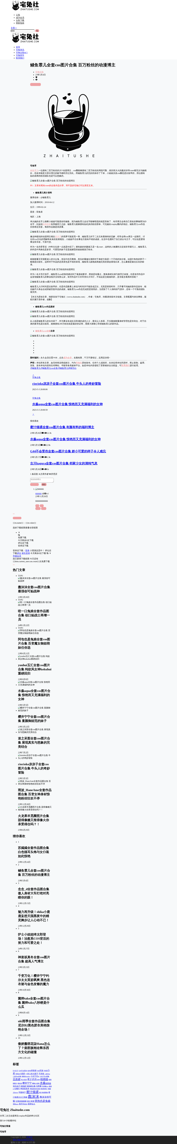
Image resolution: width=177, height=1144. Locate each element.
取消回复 (34, 484)
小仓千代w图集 (44, 1076)
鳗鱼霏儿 (34, 170)
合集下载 (20, 20)
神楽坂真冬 (24, 1089)
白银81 (17, 1089)
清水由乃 (16, 1086)
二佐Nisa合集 (17, 1076)
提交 (44, 484)
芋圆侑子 (22, 1092)
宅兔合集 (39, 72)
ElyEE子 (15, 1070)
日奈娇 (17, 1079)
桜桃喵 (44, 1079)
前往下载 (36, 84)
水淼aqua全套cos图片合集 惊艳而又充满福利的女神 (67, 404)
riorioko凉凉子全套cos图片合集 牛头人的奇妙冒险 (66, 383)
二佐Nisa (47, 1074)
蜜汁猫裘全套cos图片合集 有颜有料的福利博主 (62, 427)
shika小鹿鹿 (20, 1074)
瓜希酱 (39, 1086)
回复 (43, 508)
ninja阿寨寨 (32, 1070)
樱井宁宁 (27, 1083)
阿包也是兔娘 (42, 1100)
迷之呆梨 (30, 1101)
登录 (27, 550)
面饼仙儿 (31, 1104)
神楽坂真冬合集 (35, 1088)
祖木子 (58, 236)
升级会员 (17, 556)
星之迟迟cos (33, 1079)
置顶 (38, 508)
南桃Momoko (26, 1076)
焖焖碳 (23, 1086)
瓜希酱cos (45, 1086)
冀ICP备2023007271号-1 (23, 1140)
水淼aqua (45, 1083)
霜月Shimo (23, 1104)
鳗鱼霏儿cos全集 (43, 331)
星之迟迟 (24, 1079)
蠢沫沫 (33, 1096)
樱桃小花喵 (35, 1083)
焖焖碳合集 (31, 1086)
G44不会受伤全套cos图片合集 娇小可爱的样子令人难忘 (68, 451)
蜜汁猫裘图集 (43, 1092)
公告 (18, 15)
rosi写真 (40, 1070)
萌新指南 (20, 23)
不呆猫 (41, 1074)
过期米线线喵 (21, 1101)
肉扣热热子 (44, 1088)
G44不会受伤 (23, 1070)
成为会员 (20, 17)
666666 (38, 494)
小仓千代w (35, 1076)
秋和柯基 (47, 224)
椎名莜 (20, 1083)
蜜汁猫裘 (32, 1092)
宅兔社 (29, 1137)
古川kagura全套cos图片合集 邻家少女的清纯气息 (63, 463)
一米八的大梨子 (31, 1074)
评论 (19, 553)
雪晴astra (15, 1104)
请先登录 (26, 553)
